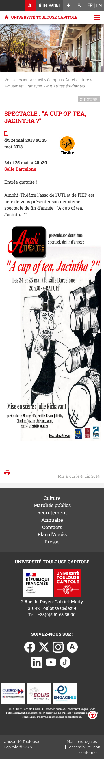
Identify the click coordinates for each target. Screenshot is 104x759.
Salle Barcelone (20, 169)
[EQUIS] (39, 693)
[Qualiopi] (13, 693)
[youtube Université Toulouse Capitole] (51, 661)
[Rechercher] (79, 5)
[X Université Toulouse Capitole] (43, 646)
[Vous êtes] (30, 5)
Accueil (36, 79)
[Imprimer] (8, 473)
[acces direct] (68, 5)
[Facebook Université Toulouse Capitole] (29, 646)
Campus (54, 79)
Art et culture (77, 79)
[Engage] (65, 693)
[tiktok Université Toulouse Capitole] (65, 661)
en (99, 5)
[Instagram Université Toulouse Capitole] (58, 646)
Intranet (51, 5)
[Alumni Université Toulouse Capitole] (72, 646)
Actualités (13, 86)
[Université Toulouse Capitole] (67, 582)
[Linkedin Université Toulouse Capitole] (36, 661)
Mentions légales (82, 741)
